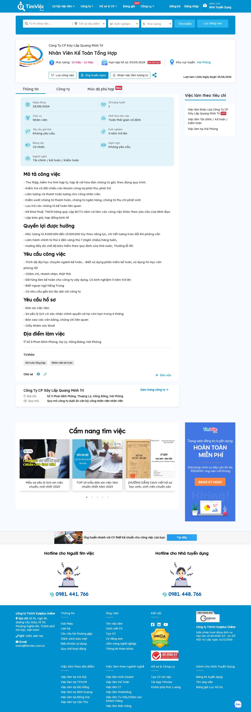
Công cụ (146, 6)
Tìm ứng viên (204, 682)
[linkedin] (159, 624)
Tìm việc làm (114, 623)
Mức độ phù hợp (104, 89)
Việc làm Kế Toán (117, 682)
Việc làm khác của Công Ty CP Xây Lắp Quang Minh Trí (208, 111)
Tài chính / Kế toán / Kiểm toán (56, 160)
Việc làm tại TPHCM (74, 682)
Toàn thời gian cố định (124, 120)
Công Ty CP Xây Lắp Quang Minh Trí (76, 45)
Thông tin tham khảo (119, 648)
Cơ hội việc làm (62, 6)
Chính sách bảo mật (74, 638)
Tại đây (182, 537)
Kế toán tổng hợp (35, 362)
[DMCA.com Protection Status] (160, 638)
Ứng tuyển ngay (95, 75)
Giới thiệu (67, 623)
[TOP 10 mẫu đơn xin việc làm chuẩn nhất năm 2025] (97, 458)
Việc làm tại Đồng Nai (75, 697)
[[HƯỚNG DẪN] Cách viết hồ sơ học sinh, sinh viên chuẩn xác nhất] (150, 458)
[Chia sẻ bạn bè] (154, 75)
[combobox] (89, 24)
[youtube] (167, 624)
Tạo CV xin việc (161, 677)
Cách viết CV (114, 628)
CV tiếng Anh (114, 638)
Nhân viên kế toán (62, 362)
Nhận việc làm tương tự (132, 75)
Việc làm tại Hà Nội (73, 677)
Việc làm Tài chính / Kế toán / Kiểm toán (208, 121)
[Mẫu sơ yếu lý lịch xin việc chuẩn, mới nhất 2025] (44, 458)
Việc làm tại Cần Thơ (74, 702)
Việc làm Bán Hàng (118, 706)
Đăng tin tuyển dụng (209, 677)
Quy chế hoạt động (73, 648)
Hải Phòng (204, 62)
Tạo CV (111, 633)
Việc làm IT (113, 687)
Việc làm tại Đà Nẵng (75, 687)
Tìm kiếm (185, 24)
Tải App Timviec (161, 682)
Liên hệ (65, 628)
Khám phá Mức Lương (166, 687)
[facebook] (153, 624)
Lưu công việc (64, 75)
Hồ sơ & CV (107, 6)
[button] (87, 497)
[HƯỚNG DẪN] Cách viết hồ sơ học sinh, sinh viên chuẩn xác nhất (150, 487)
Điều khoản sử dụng (74, 643)
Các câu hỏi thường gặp (76, 633)
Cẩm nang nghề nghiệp (121, 643)
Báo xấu (165, 375)
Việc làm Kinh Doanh (120, 677)
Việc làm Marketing (118, 692)
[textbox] (89, 24)
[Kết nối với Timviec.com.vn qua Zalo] (237, 705)
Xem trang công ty (153, 389)
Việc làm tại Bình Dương (76, 692)
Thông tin (31, 89)
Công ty (86, 6)
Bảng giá (130, 5)
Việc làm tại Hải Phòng (203, 129)
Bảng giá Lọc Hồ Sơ (209, 687)
